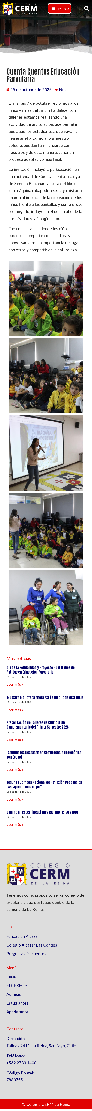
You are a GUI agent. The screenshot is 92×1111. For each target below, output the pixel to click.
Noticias (66, 89)
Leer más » (14, 684)
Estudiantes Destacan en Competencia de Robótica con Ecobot (43, 754)
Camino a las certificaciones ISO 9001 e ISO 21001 (42, 811)
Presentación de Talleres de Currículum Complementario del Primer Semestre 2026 (37, 724)
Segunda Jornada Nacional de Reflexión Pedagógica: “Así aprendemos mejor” (44, 784)
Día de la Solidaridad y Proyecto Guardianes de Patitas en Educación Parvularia (40, 669)
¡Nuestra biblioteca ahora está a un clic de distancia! (45, 697)
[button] (59, 8)
